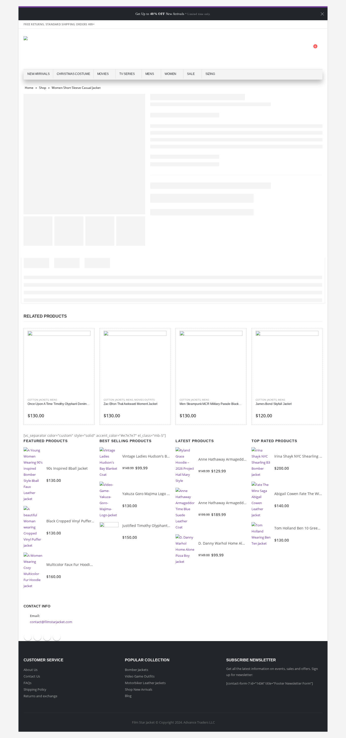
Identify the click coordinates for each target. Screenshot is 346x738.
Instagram (57, 637)
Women (170, 74)
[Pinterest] (309, 24)
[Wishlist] (301, 49)
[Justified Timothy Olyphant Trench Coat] (109, 531)
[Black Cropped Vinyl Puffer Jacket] (33, 527)
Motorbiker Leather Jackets (145, 683)
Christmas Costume (73, 74)
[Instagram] (318, 24)
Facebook (28, 637)
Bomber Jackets (136, 669)
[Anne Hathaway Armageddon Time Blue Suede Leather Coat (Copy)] (185, 465)
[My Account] (288, 49)
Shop (42, 88)
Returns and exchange (40, 696)
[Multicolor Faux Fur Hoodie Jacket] (33, 570)
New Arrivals (38, 74)
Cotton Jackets (38, 399)
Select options (82, 339)
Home (29, 88)
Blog (128, 695)
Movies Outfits (144, 399)
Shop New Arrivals (138, 689)
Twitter (37, 637)
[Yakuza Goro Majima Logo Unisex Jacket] (109, 500)
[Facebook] (291, 24)
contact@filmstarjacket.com (51, 622)
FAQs (27, 683)
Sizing (210, 74)
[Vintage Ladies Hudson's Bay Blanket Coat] (109, 462)
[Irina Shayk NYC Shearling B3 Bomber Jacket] (261, 462)
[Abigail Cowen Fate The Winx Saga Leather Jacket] (261, 500)
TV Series (127, 74)
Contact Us (32, 676)
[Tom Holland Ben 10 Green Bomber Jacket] (261, 534)
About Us (30, 669)
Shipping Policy (35, 689)
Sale (191, 74)
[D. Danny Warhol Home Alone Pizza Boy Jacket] (185, 549)
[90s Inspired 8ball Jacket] (33, 474)
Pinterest (47, 637)
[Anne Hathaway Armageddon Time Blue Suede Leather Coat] (185, 509)
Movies (103, 74)
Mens (149, 74)
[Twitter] (300, 24)
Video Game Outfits (140, 676)
